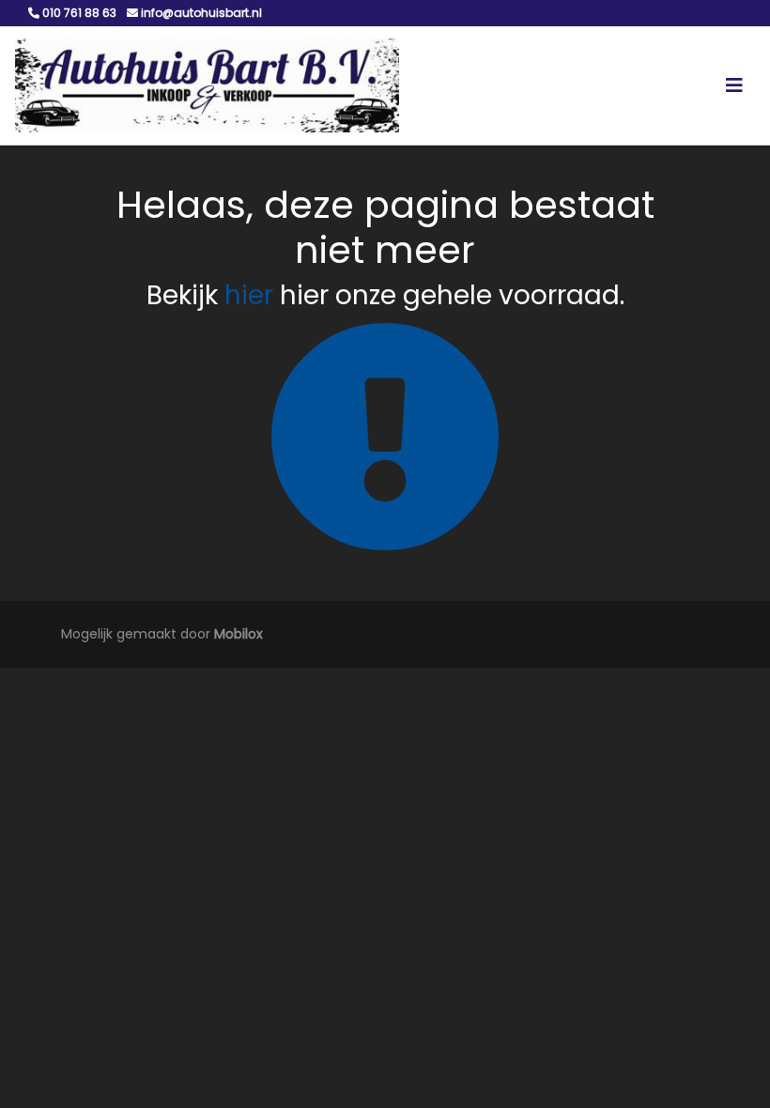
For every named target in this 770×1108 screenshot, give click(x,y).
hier (248, 295)
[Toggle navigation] (734, 85)
